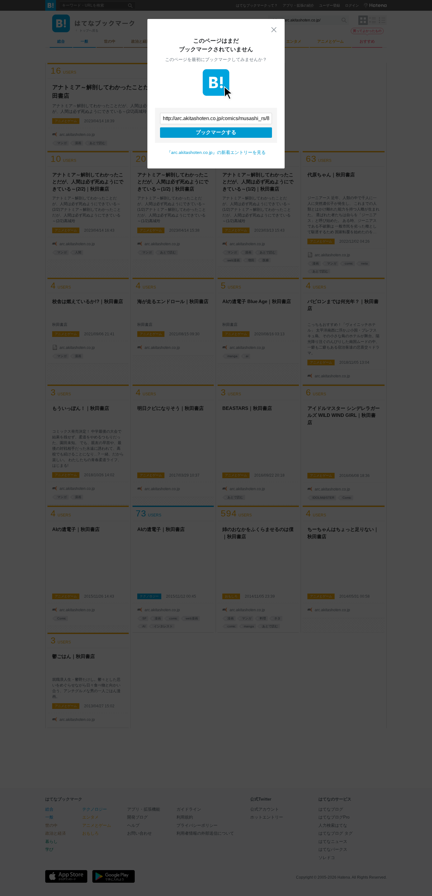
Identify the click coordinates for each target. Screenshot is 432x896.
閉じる (274, 30)
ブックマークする (216, 132)
